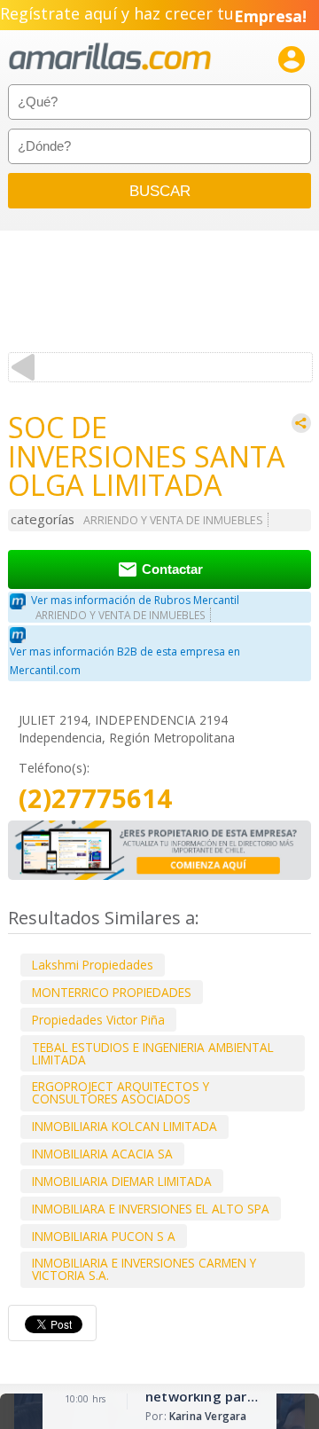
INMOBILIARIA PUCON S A (103, 1236)
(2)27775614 (95, 799)
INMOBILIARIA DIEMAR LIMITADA (122, 1181)
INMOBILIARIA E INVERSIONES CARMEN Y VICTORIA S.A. (144, 1269)
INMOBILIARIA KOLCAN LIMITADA (124, 1126)
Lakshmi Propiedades (92, 964)
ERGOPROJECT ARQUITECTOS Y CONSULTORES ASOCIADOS (120, 1092)
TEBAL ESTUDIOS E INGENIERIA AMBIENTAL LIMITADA (153, 1053)
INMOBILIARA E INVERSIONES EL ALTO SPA (150, 1208)
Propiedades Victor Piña (98, 1019)
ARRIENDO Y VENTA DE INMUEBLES (173, 520)
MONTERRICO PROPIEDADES (111, 992)
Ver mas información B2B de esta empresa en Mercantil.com (125, 661)
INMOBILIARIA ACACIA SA (102, 1153)
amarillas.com (110, 57)
